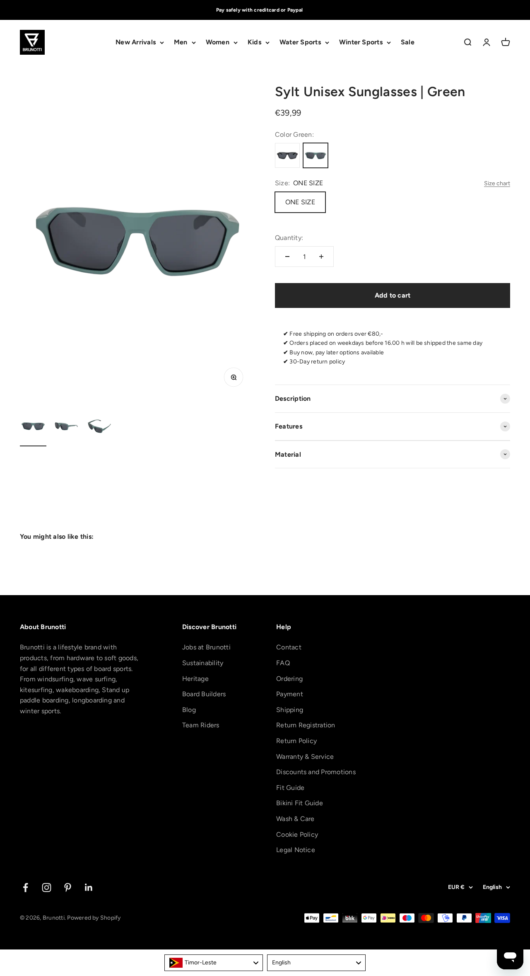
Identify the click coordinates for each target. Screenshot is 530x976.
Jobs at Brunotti (206, 647)
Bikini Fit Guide (299, 803)
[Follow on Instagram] (46, 887)
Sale (407, 42)
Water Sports (300, 42)
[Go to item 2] (66, 427)
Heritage (195, 679)
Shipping (289, 710)
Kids (254, 42)
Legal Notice (295, 850)
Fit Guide (290, 788)
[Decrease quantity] (287, 256)
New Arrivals (136, 42)
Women (217, 42)
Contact (288, 647)
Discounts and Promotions (316, 772)
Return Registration (305, 725)
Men (181, 42)
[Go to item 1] (33, 427)
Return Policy (296, 741)
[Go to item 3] (99, 427)
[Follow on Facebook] (25, 887)
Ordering (289, 679)
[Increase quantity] (321, 256)
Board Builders (204, 694)
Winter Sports (361, 42)
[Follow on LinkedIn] (88, 887)
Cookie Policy (297, 834)
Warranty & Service (305, 756)
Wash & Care (295, 819)
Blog (189, 710)
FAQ (283, 663)
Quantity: (289, 238)
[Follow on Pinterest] (67, 887)
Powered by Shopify (93, 917)
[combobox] (213, 962)
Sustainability (202, 663)
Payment (289, 694)
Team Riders (200, 725)
